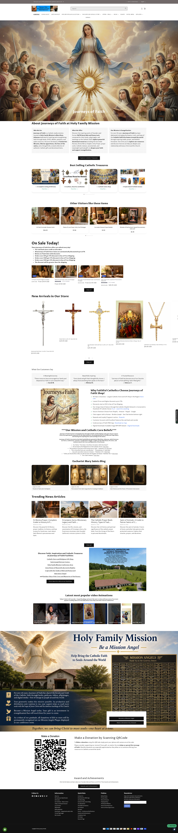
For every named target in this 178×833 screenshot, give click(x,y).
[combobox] (99, 8)
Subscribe (127, 805)
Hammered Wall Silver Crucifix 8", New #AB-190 (42, 351)
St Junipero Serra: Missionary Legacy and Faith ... (74, 521)
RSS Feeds (80, 817)
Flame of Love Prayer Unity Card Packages (74, 227)
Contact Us (80, 796)
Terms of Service (105, 799)
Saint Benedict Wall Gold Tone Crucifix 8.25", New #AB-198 (101, 345)
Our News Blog (81, 799)
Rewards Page (81, 819)
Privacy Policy (104, 798)
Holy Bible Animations (83, 805)
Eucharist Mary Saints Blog (84, 801)
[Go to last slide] (32, 614)
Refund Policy (104, 796)
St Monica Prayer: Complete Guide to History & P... (45, 521)
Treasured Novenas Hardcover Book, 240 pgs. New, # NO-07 (128, 341)
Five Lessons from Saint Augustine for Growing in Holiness (87, 489)
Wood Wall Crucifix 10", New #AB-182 (68, 339)
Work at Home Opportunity (107, 807)
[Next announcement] (126, 1)
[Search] (125, 8)
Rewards (122, 417)
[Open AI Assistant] (174, 829)
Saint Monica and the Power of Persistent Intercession (124, 489)
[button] (71, 14)
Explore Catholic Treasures (89, 158)
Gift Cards (57, 799)
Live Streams (58, 805)
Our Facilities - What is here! (61, 801)
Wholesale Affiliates (106, 803)
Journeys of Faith (42, 828)
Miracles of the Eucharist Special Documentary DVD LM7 (132, 228)
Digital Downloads (133, 426)
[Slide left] (85, 358)
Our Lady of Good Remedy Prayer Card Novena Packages (89, 280)
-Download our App (120, 423)
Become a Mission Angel (126, 718)
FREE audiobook (58, 809)
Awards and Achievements (89, 786)
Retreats (80, 809)
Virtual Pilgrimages (59, 813)
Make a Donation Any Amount (126, 723)
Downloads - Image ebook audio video (64, 811)
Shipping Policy (104, 801)
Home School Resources (106, 805)
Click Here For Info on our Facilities (60, 581)
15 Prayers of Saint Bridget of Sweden (40, 279)
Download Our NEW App (83, 798)
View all (89, 290)
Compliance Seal (82, 815)
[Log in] (142, 8)
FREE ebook (57, 807)
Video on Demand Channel (61, 803)
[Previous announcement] (32, 1)
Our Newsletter (81, 803)
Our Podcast (81, 807)
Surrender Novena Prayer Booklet (103, 227)
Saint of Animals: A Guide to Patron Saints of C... (132, 521)
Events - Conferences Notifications (86, 811)
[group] (62, 281)
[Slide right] (92, 358)
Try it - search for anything (120, 409)
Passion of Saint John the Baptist (41, 489)
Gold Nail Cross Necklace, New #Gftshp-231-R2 (155, 344)
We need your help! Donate (61, 798)
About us (57, 796)
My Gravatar (58, 815)
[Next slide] (146, 614)
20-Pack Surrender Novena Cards (45, 227)
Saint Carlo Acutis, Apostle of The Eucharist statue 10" (111, 280)
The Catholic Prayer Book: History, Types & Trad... (102, 521)
